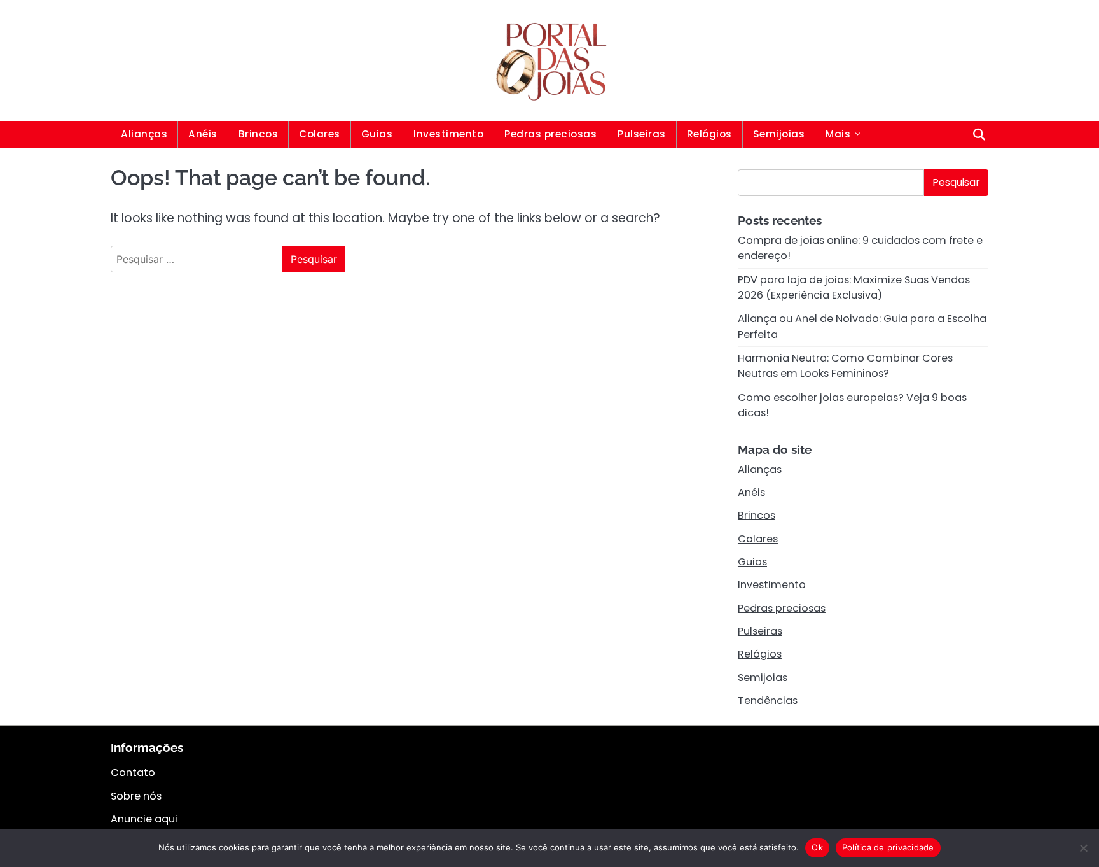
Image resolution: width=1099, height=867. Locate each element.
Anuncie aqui (144, 819)
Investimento (448, 134)
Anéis (203, 134)
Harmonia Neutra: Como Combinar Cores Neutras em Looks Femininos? (845, 366)
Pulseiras (642, 134)
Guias (377, 134)
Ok (817, 847)
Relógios (709, 134)
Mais (838, 134)
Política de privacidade (888, 847)
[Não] (1083, 848)
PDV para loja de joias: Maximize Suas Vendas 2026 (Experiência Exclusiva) (854, 287)
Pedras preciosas (550, 134)
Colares (319, 134)
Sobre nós (136, 796)
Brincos (258, 134)
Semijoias (779, 134)
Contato (133, 772)
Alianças (144, 134)
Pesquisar (956, 182)
